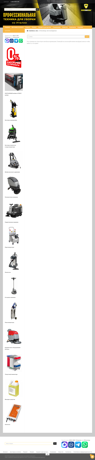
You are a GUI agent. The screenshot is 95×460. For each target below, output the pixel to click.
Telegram (7, 37)
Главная (7, 27)
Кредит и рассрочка (44, 27)
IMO (17, 35)
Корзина (80, 27)
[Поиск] (37, 9)
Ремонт (27, 27)
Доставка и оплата (17, 27)
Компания (53, 452)
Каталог (5, 452)
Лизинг (34, 27)
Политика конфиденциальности (83, 452)
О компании (56, 27)
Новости (65, 27)
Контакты (72, 27)
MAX (14, 35)
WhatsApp (16, 37)
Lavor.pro (6, 1)
